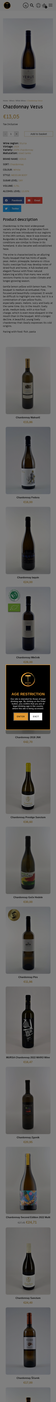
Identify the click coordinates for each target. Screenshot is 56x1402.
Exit (36, 716)
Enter (21, 716)
